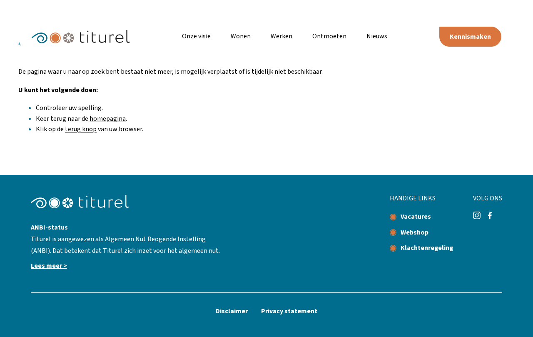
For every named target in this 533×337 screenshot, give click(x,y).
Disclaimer (232, 311)
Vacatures (416, 216)
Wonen (241, 36)
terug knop (81, 129)
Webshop (414, 232)
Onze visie (196, 36)
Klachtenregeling (427, 247)
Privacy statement (289, 311)
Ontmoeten (329, 36)
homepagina (108, 118)
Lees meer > (49, 265)
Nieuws (376, 36)
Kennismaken (470, 36)
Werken (281, 36)
